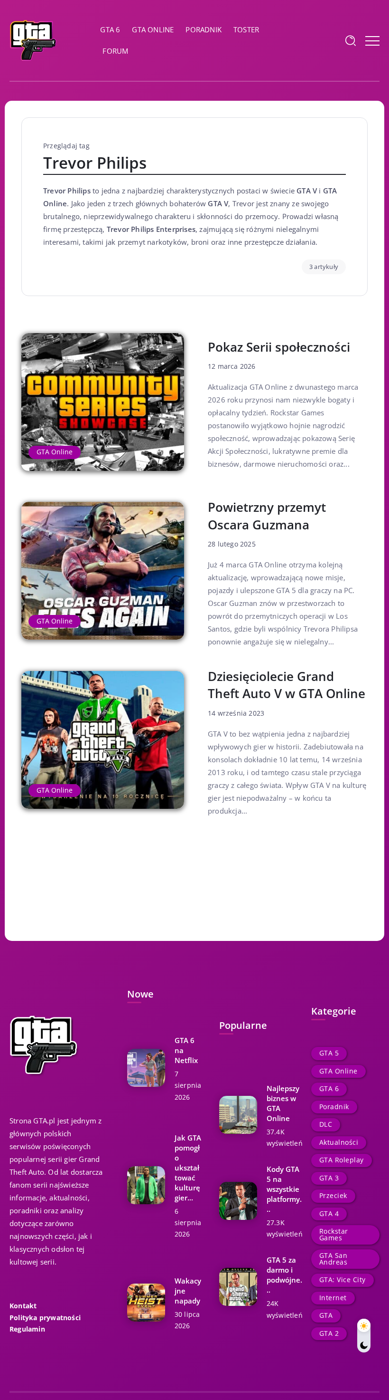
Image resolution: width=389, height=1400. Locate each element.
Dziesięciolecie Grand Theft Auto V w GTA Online (286, 685)
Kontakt (23, 1306)
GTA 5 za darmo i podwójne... (284, 1275)
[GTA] (33, 39)
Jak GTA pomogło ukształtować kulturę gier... (188, 1167)
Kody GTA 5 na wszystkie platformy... (284, 1189)
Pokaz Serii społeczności (279, 346)
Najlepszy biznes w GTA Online (283, 1103)
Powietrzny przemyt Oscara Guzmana (267, 516)
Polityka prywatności (45, 1318)
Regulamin (27, 1329)
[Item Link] (102, 402)
